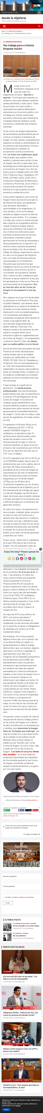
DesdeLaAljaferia (19, 981)
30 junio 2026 (17, 938)
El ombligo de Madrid (31, 834)
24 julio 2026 (17, 928)
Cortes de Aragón (13, 814)
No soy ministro (19, 936)
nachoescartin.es (31, 800)
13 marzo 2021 (8, 52)
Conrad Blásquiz (19, 52)
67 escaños (8, 971)
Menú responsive (39, 12)
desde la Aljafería (14, 18)
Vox (17, 816)
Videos (15, 971)
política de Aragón (9, 816)
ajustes (18, 1106)
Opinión (33, 923)
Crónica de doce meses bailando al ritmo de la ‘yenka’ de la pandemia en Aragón (21, 827)
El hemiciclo (17, 1008)
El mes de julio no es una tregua (26, 926)
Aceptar (6, 1109)
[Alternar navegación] (4, 26)
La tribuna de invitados (12, 42)
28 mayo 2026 (8, 1018)
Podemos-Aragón (26, 814)
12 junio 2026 (7, 981)
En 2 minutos (17, 933)
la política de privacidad (26, 897)
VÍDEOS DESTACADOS (13, 947)
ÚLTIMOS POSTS (13, 920)
